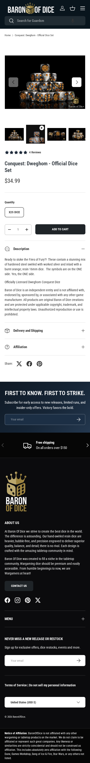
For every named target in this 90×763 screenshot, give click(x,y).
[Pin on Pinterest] (39, 364)
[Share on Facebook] (29, 364)
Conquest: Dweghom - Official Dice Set (34, 35)
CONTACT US (19, 586)
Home (8, 35)
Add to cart (60, 229)
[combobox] (45, 20)
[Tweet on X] (19, 364)
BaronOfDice (19, 716)
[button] (72, 20)
